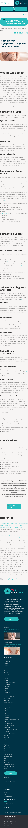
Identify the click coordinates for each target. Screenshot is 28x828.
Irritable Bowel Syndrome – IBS (11, 719)
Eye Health (6, 700)
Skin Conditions (8, 754)
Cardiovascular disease (9, 682)
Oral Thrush (7, 737)
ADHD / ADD (7, 661)
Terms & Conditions (8, 826)
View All (10, 773)
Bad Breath (7, 671)
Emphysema (7, 698)
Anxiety (6, 665)
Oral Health (7, 735)
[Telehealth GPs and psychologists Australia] (21, 5)
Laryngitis (6, 721)
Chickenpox (7, 684)
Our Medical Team (9, 799)
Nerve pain (6, 731)
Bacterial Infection (8, 669)
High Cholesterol (8, 710)
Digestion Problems (9, 696)
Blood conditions (8, 676)
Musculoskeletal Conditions (10, 729)
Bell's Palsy (6, 673)
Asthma (6, 667)
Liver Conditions (8, 723)
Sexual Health (7, 752)
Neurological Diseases (9, 733)
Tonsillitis (6, 760)
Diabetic (6, 690)
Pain (5, 739)
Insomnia (6, 717)
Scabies (6, 750)
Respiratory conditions (9, 747)
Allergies (6, 663)
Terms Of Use (7, 821)
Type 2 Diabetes (8, 762)
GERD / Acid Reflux (8, 702)
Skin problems (5, 213)
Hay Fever (6, 706)
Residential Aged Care (9, 781)
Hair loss (6, 704)
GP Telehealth (7, 783)
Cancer (6, 680)
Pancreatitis (7, 741)
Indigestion (6, 712)
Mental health (7, 727)
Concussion (7, 686)
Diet (5, 694)
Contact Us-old (8, 796)
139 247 (9, 3)
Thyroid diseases (8, 756)
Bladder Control (8, 675)
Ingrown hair (7, 715)
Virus (5, 768)
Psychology (6, 745)
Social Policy (6, 823)
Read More (11, 619)
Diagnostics (7, 692)
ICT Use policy (13, 823)
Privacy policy (14, 821)
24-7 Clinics (7, 785)
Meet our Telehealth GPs (10, 803)
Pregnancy (14, 20)
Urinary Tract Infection (9, 764)
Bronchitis (6, 678)
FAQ (5, 794)
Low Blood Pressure (9, 725)
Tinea (5, 758)
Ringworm (6, 749)
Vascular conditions (9, 766)
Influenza (6, 713)
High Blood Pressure (9, 708)
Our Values (6, 792)
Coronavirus (7, 688)
